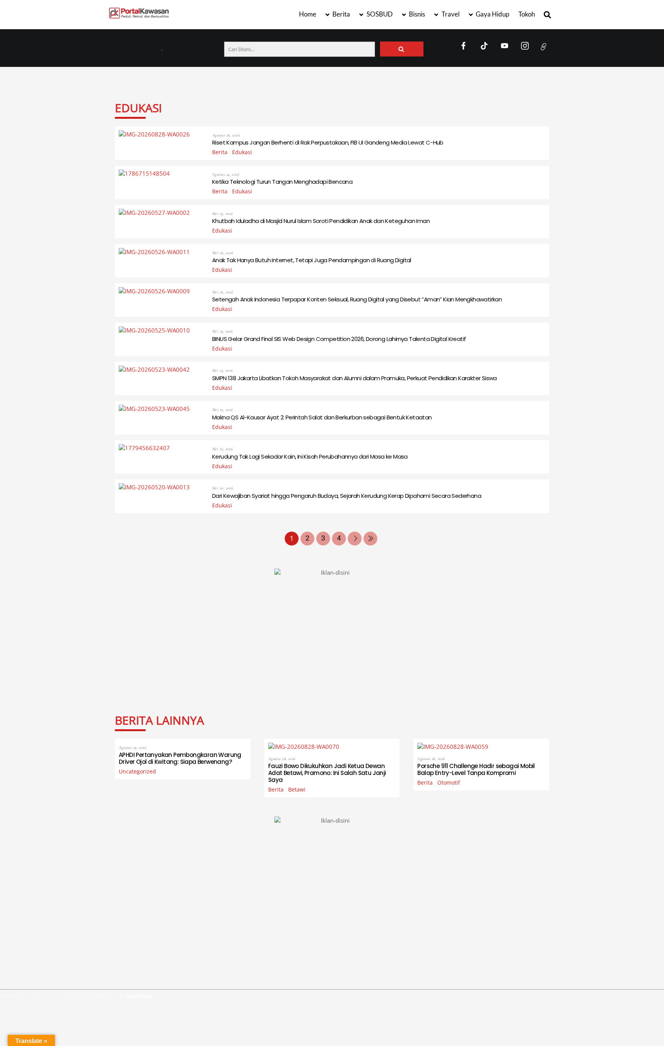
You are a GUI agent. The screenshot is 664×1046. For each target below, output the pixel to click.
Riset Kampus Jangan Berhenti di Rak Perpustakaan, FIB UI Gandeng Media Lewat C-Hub (327, 142)
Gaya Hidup (492, 14)
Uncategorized (137, 771)
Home (307, 14)
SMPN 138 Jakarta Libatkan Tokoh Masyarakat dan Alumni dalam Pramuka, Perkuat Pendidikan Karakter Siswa (354, 378)
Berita (340, 14)
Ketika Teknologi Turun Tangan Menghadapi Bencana (282, 182)
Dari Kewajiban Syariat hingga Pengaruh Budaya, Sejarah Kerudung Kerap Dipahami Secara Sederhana (346, 496)
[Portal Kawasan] (139, 15)
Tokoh (526, 14)
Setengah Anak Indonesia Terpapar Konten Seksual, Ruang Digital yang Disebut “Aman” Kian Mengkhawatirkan (357, 299)
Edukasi (242, 152)
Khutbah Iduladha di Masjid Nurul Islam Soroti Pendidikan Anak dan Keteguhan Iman (321, 221)
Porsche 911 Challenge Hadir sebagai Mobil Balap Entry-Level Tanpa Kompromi (476, 769)
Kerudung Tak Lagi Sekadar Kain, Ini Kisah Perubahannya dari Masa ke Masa (310, 456)
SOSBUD (379, 14)
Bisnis (416, 14)
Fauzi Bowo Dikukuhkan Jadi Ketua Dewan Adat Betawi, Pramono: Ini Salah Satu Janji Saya (327, 773)
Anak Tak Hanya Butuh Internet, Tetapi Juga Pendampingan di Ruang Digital (311, 260)
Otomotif (448, 782)
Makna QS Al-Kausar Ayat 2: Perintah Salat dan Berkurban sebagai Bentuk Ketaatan (322, 417)
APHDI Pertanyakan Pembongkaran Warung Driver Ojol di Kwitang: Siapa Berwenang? (208, 46)
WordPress (139, 996)
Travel (450, 14)
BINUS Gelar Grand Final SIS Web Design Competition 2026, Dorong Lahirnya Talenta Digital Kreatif (339, 339)
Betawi (296, 789)
